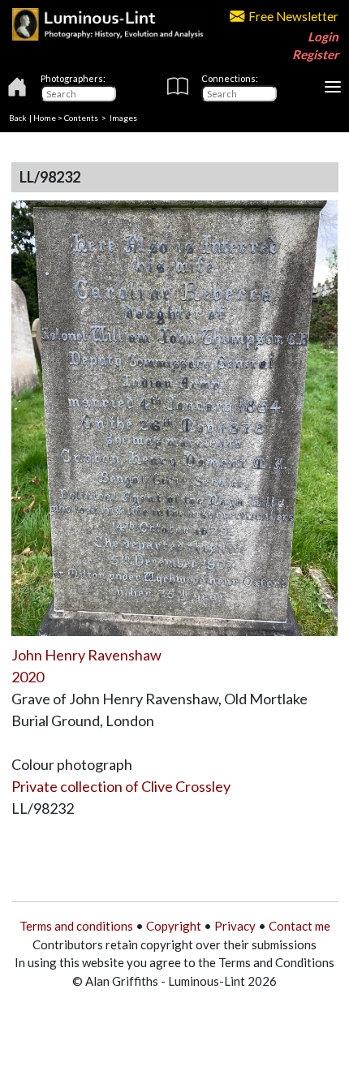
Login (323, 36)
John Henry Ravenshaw (86, 655)
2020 (27, 677)
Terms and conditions (76, 925)
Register (315, 54)
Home (44, 118)
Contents (81, 118)
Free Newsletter (293, 16)
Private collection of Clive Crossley (121, 786)
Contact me (299, 925)
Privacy (235, 925)
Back (18, 118)
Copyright (173, 925)
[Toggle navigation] (333, 87)
